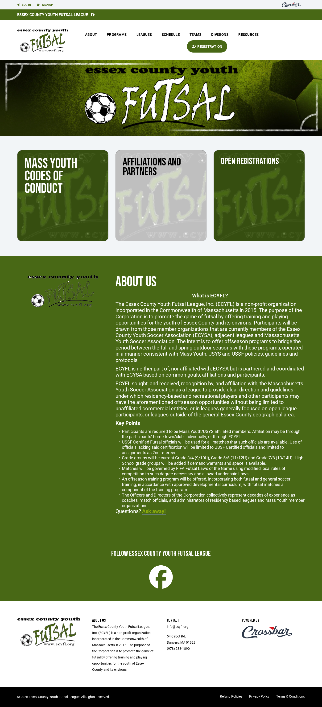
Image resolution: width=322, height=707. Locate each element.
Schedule (171, 34)
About (91, 34)
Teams (195, 34)
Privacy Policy (259, 696)
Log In (26, 5)
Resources (248, 34)
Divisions (219, 34)
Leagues (144, 34)
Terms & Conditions (290, 696)
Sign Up (47, 5)
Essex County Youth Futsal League (52, 14)
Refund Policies (231, 696)
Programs (117, 34)
